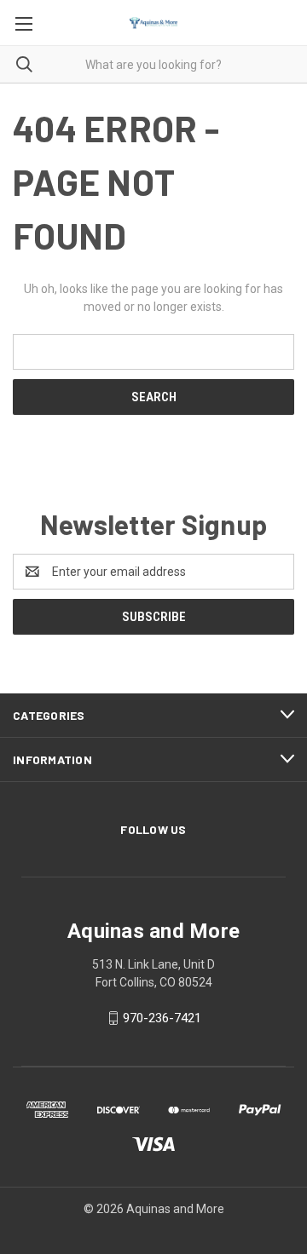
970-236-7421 (162, 1018)
